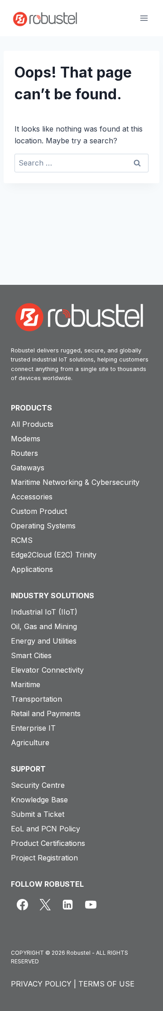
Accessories (32, 496)
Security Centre (38, 785)
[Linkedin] (68, 904)
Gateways (27, 467)
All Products (32, 424)
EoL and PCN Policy (45, 828)
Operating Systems (43, 525)
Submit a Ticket (37, 814)
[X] (45, 904)
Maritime (25, 684)
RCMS (22, 540)
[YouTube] (90, 904)
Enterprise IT (33, 728)
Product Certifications (48, 843)
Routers (24, 453)
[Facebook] (22, 904)
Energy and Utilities (44, 640)
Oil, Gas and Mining (44, 626)
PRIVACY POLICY (41, 983)
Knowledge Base (39, 799)
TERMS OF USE (106, 983)
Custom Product (39, 511)
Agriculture (30, 742)
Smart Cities (31, 655)
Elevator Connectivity (47, 669)
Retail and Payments (46, 713)
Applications (32, 569)
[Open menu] (143, 18)
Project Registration (44, 857)
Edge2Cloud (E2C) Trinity (53, 554)
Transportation (36, 698)
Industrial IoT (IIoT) (44, 611)
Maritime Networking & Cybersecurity (75, 482)
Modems (25, 438)
